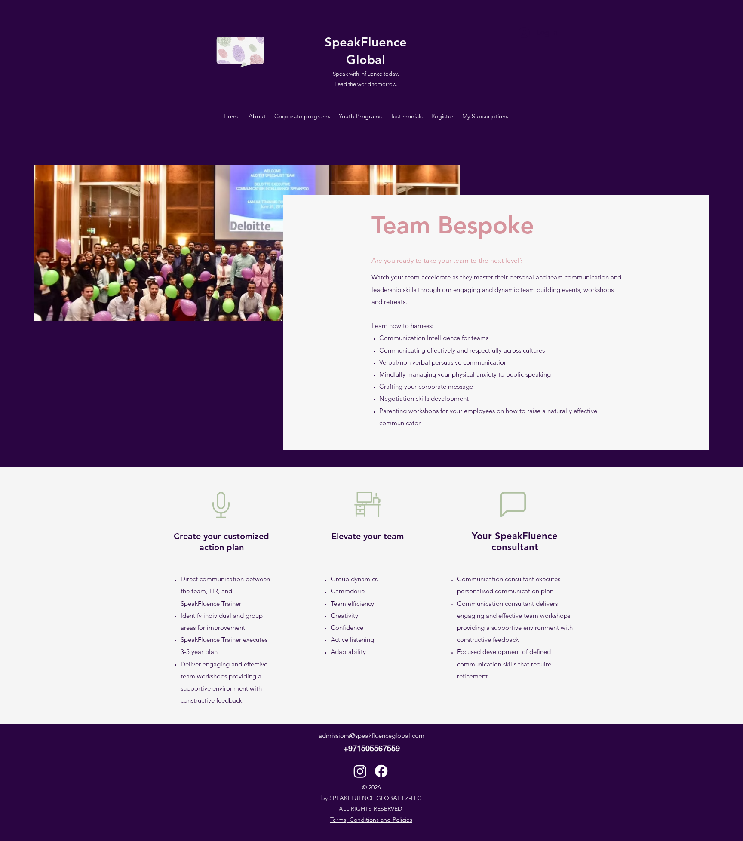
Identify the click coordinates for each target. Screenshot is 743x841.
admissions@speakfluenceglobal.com (371, 735)
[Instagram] (360, 771)
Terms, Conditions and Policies (371, 819)
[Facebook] (381, 771)
